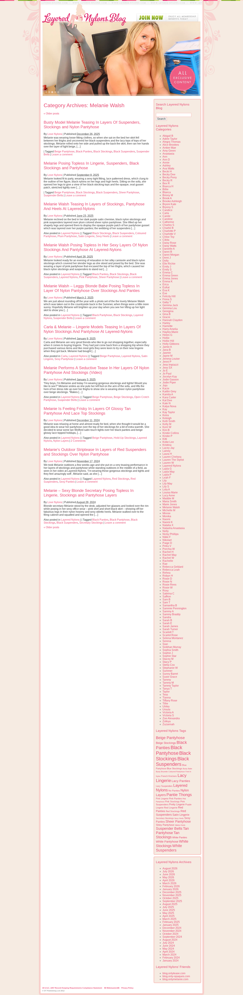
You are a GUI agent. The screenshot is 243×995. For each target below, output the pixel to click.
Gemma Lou (169, 308)
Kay (164, 409)
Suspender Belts (53, 195)
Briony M (167, 195)
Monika (166, 516)
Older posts (51, 113)
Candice (167, 210)
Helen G (167, 335)
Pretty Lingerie (177, 804)
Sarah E (167, 623)
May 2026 (168, 877)
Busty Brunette (162, 772)
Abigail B (167, 135)
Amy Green (169, 150)
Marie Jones (169, 504)
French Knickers (169, 776)
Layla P (166, 474)
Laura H (167, 453)
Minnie (166, 513)
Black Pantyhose (102, 315)
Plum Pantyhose (67, 236)
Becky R (167, 180)
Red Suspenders (171, 812)
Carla (64, 356)
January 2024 (170, 960)
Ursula (166, 709)
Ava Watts (168, 168)
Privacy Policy (127, 988)
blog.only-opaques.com (176, 976)
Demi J (166, 257)
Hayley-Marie (170, 332)
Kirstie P (167, 436)
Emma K (167, 281)
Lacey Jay (168, 447)
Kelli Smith (168, 421)
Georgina (167, 311)
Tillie (165, 703)
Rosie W (167, 587)
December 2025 (171, 892)
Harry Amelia (170, 329)
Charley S (168, 225)
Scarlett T (168, 632)
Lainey (166, 450)
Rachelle (167, 560)
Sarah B (167, 620)
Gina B (166, 314)
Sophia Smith (170, 650)
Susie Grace (169, 676)
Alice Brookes (170, 144)
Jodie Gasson (170, 379)
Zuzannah (168, 724)
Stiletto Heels (180, 825)
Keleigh (167, 418)
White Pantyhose (167, 841)
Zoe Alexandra (171, 718)
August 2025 (169, 904)
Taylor (166, 691)
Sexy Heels (102, 236)
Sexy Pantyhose (64, 359)
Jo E (165, 370)
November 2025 (171, 895)
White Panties (179, 837)
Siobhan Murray (171, 647)
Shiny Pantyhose (165, 825)
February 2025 (171, 922)
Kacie (165, 388)
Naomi (166, 519)
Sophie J (167, 653)
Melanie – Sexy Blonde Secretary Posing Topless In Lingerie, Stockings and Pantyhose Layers (89, 492)
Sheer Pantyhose (129, 192)
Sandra (166, 617)
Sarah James (170, 626)
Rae (164, 563)
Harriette (167, 326)
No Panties (174, 790)
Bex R (166, 183)
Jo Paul (166, 373)
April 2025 (168, 916)
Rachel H (168, 552)
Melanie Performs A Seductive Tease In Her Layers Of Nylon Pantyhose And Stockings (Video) (96, 370)
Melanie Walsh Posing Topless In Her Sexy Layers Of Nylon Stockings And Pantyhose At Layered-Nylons (96, 247)
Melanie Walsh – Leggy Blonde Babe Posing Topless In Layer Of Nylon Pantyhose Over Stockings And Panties (92, 288)
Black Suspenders (124, 151)
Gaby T (166, 302)
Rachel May (169, 554)
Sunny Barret (170, 673)
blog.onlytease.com (173, 973)
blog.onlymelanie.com (175, 979)
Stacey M (167, 658)
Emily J (166, 266)
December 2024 (171, 927)
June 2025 (168, 910)
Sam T (166, 602)
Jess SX (167, 367)
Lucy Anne (168, 495)
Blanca (166, 192)
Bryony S (167, 207)
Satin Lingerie (86, 236)
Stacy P (167, 661)
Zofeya (166, 721)
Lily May (167, 483)
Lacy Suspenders (164, 786)
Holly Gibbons (170, 343)
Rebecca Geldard (172, 566)
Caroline (167, 219)
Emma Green (170, 275)
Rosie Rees (169, 584)
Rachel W (168, 557)
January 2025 (170, 925)
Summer (167, 670)
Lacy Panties (181, 781)
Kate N (166, 403)
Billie (165, 189)
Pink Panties (175, 798)
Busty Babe (187, 769)
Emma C (167, 272)
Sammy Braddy (171, 614)
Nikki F (166, 537)
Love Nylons (54, 134)
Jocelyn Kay (169, 376)
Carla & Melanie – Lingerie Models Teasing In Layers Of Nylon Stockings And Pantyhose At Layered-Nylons (92, 329)
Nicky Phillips (170, 534)
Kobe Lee (168, 442)
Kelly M (166, 424)
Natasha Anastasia (173, 528)
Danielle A (168, 248)
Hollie (165, 338)
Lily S (165, 486)
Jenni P (166, 361)
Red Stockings (120, 478)
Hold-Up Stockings (125, 437)
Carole (166, 216)
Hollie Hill (168, 340)
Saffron (166, 596)
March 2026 (169, 883)
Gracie (166, 317)
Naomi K (167, 522)
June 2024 (168, 945)
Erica (165, 284)
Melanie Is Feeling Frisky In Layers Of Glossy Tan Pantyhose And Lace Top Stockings (87, 410)
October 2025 (170, 898)
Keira (165, 415)
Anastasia (168, 153)
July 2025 (168, 907)
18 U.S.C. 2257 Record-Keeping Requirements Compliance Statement (72, 988)
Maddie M (168, 498)
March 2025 (169, 919)
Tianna (166, 697)
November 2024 (171, 930)
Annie (165, 162)
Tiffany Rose (169, 700)
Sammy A (168, 611)
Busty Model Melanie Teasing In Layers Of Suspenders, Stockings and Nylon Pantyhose (92, 124)
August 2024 (169, 939)
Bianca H (167, 186)
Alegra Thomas (171, 141)
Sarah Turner (170, 629)
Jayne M (167, 355)
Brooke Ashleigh (172, 201)
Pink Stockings (172, 801)
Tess (165, 694)
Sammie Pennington (174, 608)
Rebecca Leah (171, 569)
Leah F (166, 477)
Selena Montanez (172, 638)
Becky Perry (169, 177)
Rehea (166, 572)
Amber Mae (169, 147)
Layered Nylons (70, 233)
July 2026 (168, 871)
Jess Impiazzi (170, 364)
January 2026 (170, 889)
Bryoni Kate (169, 204)
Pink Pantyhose (88, 277)
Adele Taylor (169, 138)
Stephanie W (170, 667)
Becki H (167, 171)
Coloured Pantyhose (176, 772)
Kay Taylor (168, 412)
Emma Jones (170, 278)
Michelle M (168, 510)
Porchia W (168, 549)
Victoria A (168, 712)
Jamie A (167, 346)
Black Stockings (102, 151)
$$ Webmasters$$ (111, 988)
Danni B (167, 251)
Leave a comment (62, 154)
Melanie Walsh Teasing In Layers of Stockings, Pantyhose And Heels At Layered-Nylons (94, 206)
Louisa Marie (170, 492)
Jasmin (166, 352)
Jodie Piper (169, 382)
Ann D (166, 159)
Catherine (168, 222)
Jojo (164, 385)
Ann (164, 156)
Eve (164, 293)
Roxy (165, 590)
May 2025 (168, 913)
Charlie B (168, 228)
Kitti (164, 439)
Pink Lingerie (162, 799)
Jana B (166, 349)
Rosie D (167, 578)
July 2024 (168, 942)
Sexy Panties (67, 481)
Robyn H (167, 575)
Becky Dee (168, 174)
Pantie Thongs (179, 794)
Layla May (168, 471)
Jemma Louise (171, 358)
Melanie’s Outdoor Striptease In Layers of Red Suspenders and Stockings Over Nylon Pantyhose (95, 451)
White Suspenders (169, 848)
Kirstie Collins (170, 433)
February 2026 (171, 886)
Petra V (166, 546)
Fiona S (167, 299)
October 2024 (170, 933)
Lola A (166, 489)
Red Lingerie (170, 807)
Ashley (166, 165)
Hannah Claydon (172, 320)
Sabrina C (168, 593)
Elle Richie (168, 263)
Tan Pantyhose (172, 830)
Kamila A (167, 394)
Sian (165, 644)
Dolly (165, 260)
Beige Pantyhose (64, 151)
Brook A (167, 198)
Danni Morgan (170, 254)
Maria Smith (169, 501)
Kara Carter (169, 397)
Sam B (166, 599)
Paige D (167, 543)
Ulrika (165, 706)
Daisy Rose (169, 242)
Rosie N (167, 581)
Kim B (166, 430)
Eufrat (165, 287)
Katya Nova (169, 406)
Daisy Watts (169, 245)
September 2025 (172, 901)
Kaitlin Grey (169, 391)
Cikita (165, 239)
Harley (166, 323)
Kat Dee (167, 400)
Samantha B (169, 605)
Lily (164, 480)
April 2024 (168, 951)
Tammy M (168, 682)
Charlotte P (169, 231)
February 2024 (171, 957)
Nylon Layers (61, 440)
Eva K (166, 290)
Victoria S (168, 715)
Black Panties (84, 151)
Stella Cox (168, 664)
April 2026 (168, 880)
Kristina (166, 445)
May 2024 (168, 948)
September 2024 (172, 936)
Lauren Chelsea (171, 456)
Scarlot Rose (170, 635)
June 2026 (168, 874)
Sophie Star (169, 656)
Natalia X (167, 525)
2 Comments (78, 440)
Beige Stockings (123, 397)
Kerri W (166, 427)
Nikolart (167, 540)
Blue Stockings (174, 768)
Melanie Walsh (171, 507)
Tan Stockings (167, 835)
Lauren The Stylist (173, 459)
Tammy (166, 679)
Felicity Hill (169, 296)
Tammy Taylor (170, 685)
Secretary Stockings (91, 522)
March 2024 (169, 954)
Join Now (167, 17)
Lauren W (168, 462)
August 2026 (169, 868)
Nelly (165, 531)
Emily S (167, 269)
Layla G (167, 468)
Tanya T (167, 688)
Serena (166, 641)
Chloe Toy (168, 236)
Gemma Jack (170, 305)
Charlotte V (169, 233)
